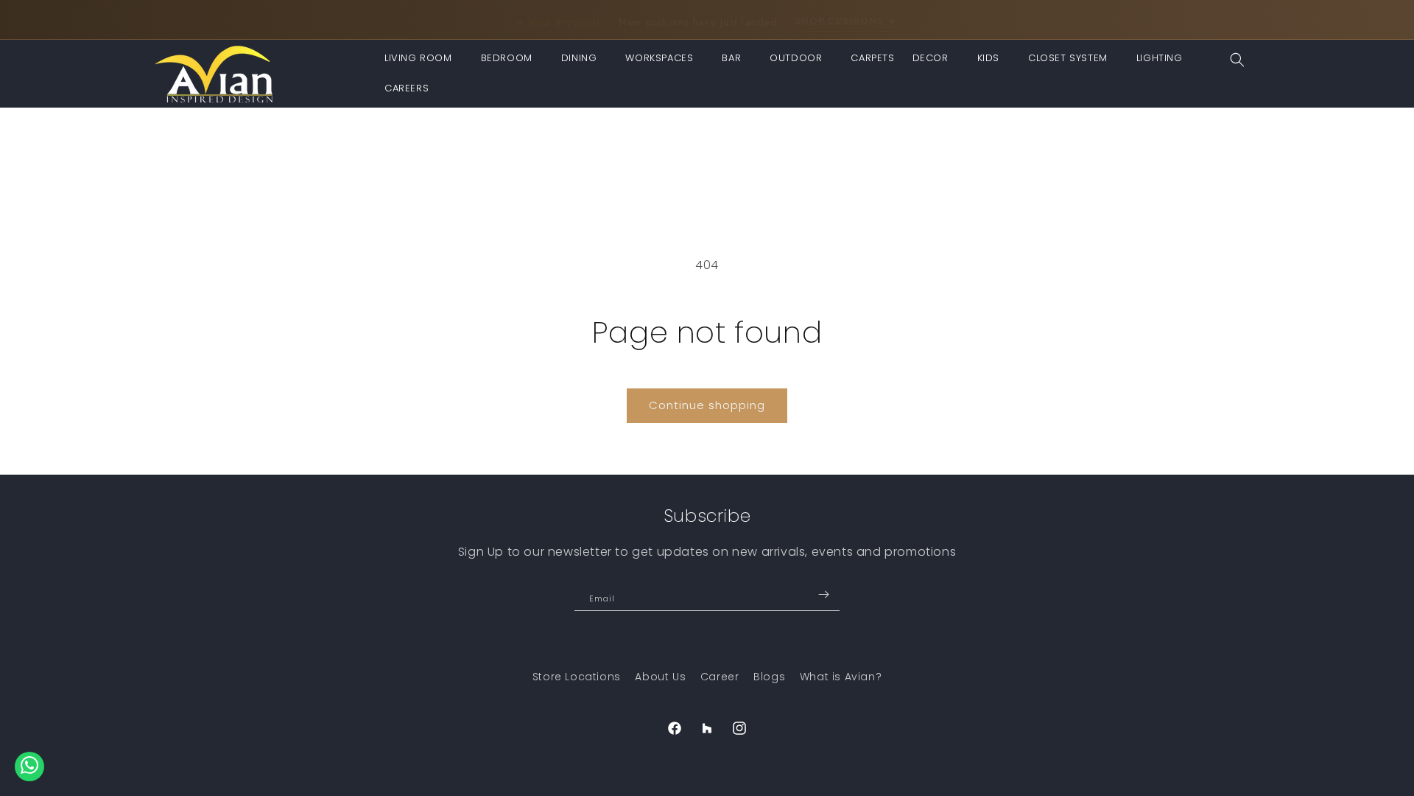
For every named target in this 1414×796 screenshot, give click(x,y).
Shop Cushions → (845, 19)
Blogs (769, 676)
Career (719, 676)
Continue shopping (707, 405)
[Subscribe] (823, 594)
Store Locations (576, 676)
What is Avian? (841, 676)
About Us (660, 676)
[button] (424, 58)
